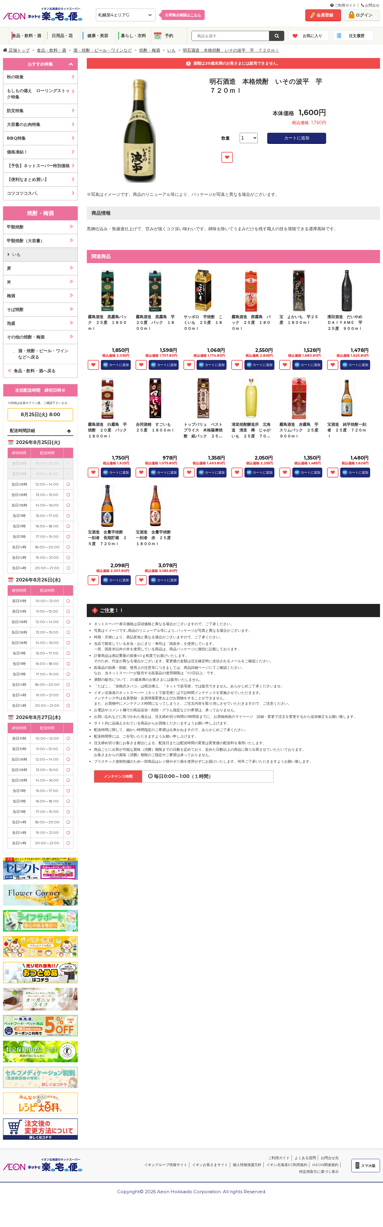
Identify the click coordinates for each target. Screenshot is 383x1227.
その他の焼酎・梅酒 (26, 337)
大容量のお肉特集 (23, 124)
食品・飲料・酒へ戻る (35, 370)
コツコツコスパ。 (23, 193)
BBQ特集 (16, 138)
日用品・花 (62, 35)
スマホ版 (368, 1165)
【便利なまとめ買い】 (28, 179)
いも (171, 50)
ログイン (364, 15)
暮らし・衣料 (133, 35)
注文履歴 (356, 35)
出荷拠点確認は (183, 15)
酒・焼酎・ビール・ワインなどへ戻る (43, 354)
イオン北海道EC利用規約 (286, 1164)
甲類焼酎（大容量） (26, 240)
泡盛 (11, 323)
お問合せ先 (330, 1158)
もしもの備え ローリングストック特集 (38, 94)
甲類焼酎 (15, 227)
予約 (169, 35)
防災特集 (15, 110)
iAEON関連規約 (325, 1164)
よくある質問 (305, 1158)
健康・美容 (97, 35)
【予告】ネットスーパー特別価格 (38, 165)
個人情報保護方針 (247, 1164)
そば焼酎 (15, 309)
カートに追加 (296, 138)
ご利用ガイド (345, 5)
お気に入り (312, 35)
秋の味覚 (15, 77)
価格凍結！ (17, 152)
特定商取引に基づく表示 (319, 1171)
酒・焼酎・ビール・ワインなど (102, 50)
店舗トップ (18, 50)
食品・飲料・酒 (26, 35)
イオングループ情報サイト (165, 1164)
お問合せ (371, 5)
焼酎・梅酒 (149, 50)
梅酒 (11, 295)
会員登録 (325, 15)
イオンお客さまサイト (210, 1164)
